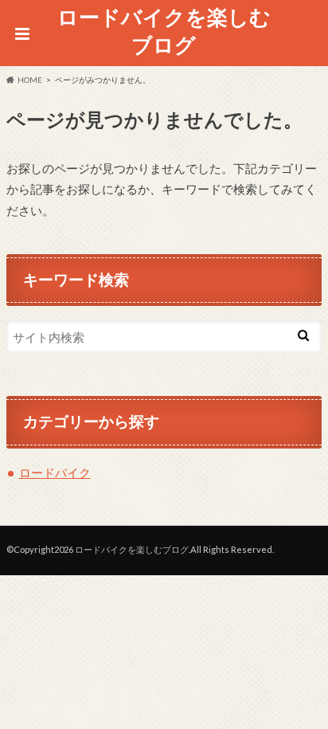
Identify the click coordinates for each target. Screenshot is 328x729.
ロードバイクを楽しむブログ (164, 30)
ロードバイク (55, 472)
